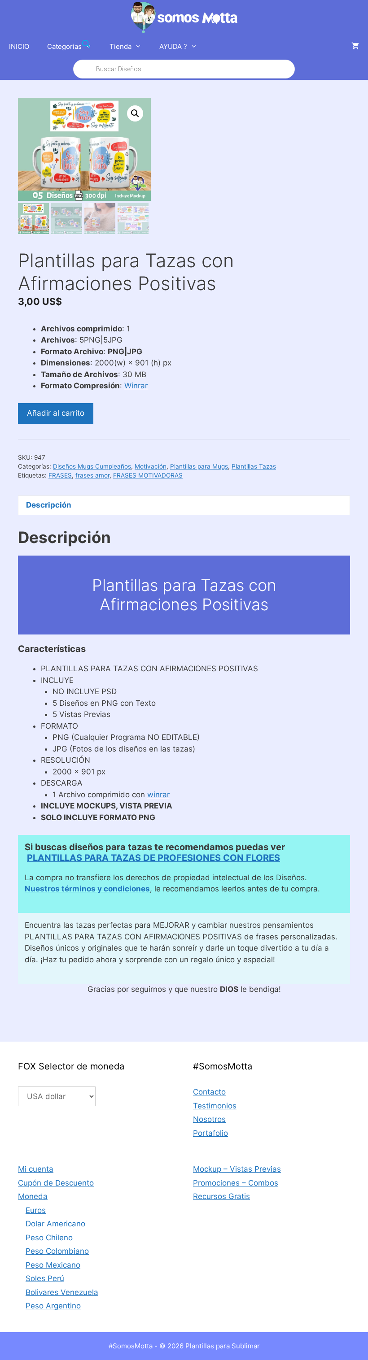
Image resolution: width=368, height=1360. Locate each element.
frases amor (92, 475)
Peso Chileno (49, 1237)
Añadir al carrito (55, 412)
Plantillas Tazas (254, 466)
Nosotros (209, 1119)
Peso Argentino (53, 1305)
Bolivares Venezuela (62, 1292)
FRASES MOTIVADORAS (148, 475)
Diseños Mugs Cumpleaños (92, 466)
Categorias (64, 46)
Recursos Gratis (221, 1196)
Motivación (150, 466)
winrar (158, 794)
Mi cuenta (35, 1168)
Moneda (33, 1196)
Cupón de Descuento (56, 1182)
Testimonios (215, 1105)
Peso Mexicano (53, 1264)
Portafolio (210, 1133)
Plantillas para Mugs (199, 466)
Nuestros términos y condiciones (87, 888)
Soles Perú (45, 1278)
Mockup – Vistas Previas (237, 1168)
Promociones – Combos (235, 1182)
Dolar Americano (55, 1223)
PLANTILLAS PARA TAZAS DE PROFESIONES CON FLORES (153, 857)
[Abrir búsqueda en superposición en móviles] (184, 56)
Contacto (209, 1091)
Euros (36, 1210)
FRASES (60, 475)
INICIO (19, 46)
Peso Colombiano (57, 1251)
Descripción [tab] (48, 504)
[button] (135, 113)
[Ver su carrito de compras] (355, 46)
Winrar (136, 385)
